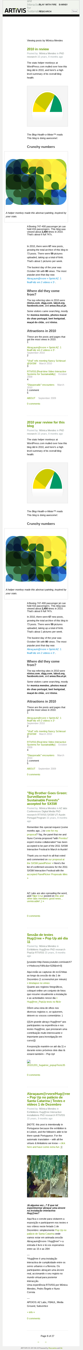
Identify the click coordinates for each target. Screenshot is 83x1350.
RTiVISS (41, 814)
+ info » (31, 1312)
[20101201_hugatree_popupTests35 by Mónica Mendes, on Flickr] (47, 1057)
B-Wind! (63, 4)
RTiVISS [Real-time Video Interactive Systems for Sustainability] (46, 372)
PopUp (30, 952)
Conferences (34, 811)
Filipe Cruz (37, 896)
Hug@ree (44, 949)
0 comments (33, 403)
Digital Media (48, 811)
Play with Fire (48, 4)
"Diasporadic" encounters (40, 384)
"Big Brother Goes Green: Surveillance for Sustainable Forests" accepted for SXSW (47, 798)
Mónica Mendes (47, 53)
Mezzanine (52, 1348)
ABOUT (31, 398)
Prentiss (63, 838)
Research (45, 11)
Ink (61, 1348)
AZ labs (63, 808)
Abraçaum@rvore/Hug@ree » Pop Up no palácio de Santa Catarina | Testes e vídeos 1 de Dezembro (48, 1099)
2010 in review (38, 49)
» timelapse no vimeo (38, 983)
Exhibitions (33, 949)
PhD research (57, 949)
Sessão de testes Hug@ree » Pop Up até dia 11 (47, 938)
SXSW (50, 814)
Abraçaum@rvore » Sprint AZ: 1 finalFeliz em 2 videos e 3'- (44, 348)
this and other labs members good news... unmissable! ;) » (45, 899)
